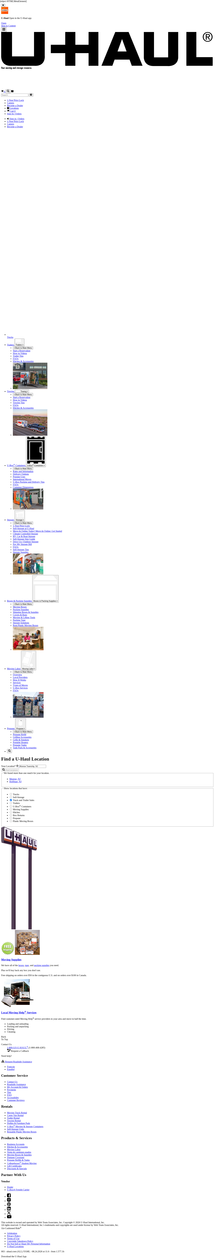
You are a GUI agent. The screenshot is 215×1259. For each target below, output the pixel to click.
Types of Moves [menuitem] (20, 685)
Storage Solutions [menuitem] (21, 623)
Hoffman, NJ (15, 781)
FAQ (9, 1095)
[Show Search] (8, 91)
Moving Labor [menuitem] (14, 668)
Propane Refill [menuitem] (19, 734)
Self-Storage (18, 797)
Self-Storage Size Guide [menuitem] (24, 539)
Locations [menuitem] (14, 108)
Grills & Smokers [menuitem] (21, 740)
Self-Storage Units (15, 1129)
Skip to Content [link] (8, 25)
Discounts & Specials (17, 1168)
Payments (11, 1089)
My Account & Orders (17, 1087)
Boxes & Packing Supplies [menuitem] (19, 601)
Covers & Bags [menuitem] (20, 615)
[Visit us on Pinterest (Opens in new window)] (9, 1205)
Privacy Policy (13, 1236)
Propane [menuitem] (11, 728)
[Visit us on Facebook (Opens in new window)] (9, 1196)
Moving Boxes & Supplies (19, 1155)
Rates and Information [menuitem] (23, 471)
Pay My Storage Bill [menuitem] (22, 544)
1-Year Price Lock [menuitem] (15, 100)
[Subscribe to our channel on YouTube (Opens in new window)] (9, 1217)
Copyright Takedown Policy (20, 1241)
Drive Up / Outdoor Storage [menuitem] (25, 541)
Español (10, 1069)
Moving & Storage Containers (25, 1126)
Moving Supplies (20, 809)
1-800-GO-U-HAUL (17, 1047)
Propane (20, 729)
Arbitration (12, 1233)
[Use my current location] (17, 766)
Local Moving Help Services (18, 1012)
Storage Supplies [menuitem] (20, 552)
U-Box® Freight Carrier (18, 1189)
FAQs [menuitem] (15, 358)
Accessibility (13, 1097)
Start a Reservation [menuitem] (21, 350)
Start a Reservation (21, 397)
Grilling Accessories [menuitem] (22, 737)
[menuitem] (113, 397)
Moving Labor (28, 669)
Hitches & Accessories (17, 1147)
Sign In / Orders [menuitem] (14, 113)
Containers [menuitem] (16, 465)
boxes (21, 965)
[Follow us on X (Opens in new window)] (9, 1214)
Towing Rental (14, 1120)
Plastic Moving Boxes (22, 821)
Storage (19, 520)
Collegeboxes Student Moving (22, 1163)
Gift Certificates (14, 1166)
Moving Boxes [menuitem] (20, 607)
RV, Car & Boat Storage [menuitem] (24, 536)
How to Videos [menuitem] (20, 353)
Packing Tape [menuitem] (19, 620)
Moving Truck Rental (17, 1112)
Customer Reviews (16, 1100)
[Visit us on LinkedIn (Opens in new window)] (9, 1209)
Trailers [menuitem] (10, 344)
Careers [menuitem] (10, 103)
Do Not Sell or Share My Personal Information (28, 1244)
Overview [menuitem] (17, 674)
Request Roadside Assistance (18, 1061)
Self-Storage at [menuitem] (23, 528)
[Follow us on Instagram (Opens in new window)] (9, 1201)
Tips (9, 1092)
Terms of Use (13, 1238)
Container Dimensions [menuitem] (23, 487)
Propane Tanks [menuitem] (20, 745)
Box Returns (18, 815)
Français (11, 1066)
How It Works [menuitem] (19, 680)
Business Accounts (15, 1144)
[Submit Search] (31, 95)
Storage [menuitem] (11, 520)
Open (3, 23)
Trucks (15, 794)
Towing (11, 391)
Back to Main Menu (23, 348)
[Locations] (12, 91)
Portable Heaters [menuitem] (20, 742)
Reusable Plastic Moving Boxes (21, 1132)
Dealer (10, 1187)
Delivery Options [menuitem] (21, 474)
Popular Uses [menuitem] (19, 476)
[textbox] (32, 766)
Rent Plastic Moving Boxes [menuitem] (25, 625)
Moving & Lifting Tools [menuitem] (24, 617)
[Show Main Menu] (4, 29)
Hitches (16, 812)
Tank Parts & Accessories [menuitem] (24, 747)
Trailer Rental (13, 1118)
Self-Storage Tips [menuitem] (21, 549)
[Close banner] (3, 5)
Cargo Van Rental (15, 1115)
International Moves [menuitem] (22, 479)
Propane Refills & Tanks (18, 1160)
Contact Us (12, 1082)
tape (27, 965)
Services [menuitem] (17, 682)
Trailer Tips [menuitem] (18, 356)
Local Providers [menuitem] (20, 677)
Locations (15, 1246)
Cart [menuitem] (12, 111)
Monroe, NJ (14, 779)
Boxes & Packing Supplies (45, 601)
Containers (35, 465)
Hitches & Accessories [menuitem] (23, 361)
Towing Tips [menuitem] (19, 402)
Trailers (19, 345)
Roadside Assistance (16, 1084)
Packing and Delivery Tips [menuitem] (28, 482)
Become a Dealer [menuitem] (15, 105)
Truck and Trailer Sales (23, 800)
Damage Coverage (15, 1157)
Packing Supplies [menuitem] (21, 609)
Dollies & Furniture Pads (18, 1123)
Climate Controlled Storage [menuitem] (25, 533)
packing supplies (41, 965)
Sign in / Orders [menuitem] (16, 118)
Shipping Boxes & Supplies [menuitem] (25, 612)
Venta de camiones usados (19, 1152)
